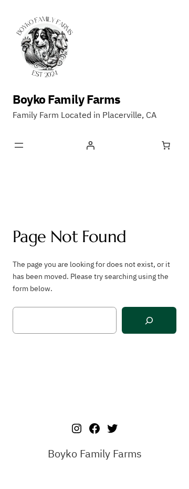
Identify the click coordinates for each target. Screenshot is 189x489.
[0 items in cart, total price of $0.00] (165, 145)
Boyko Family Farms (67, 99)
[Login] (90, 145)
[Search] (149, 320)
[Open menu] (19, 145)
